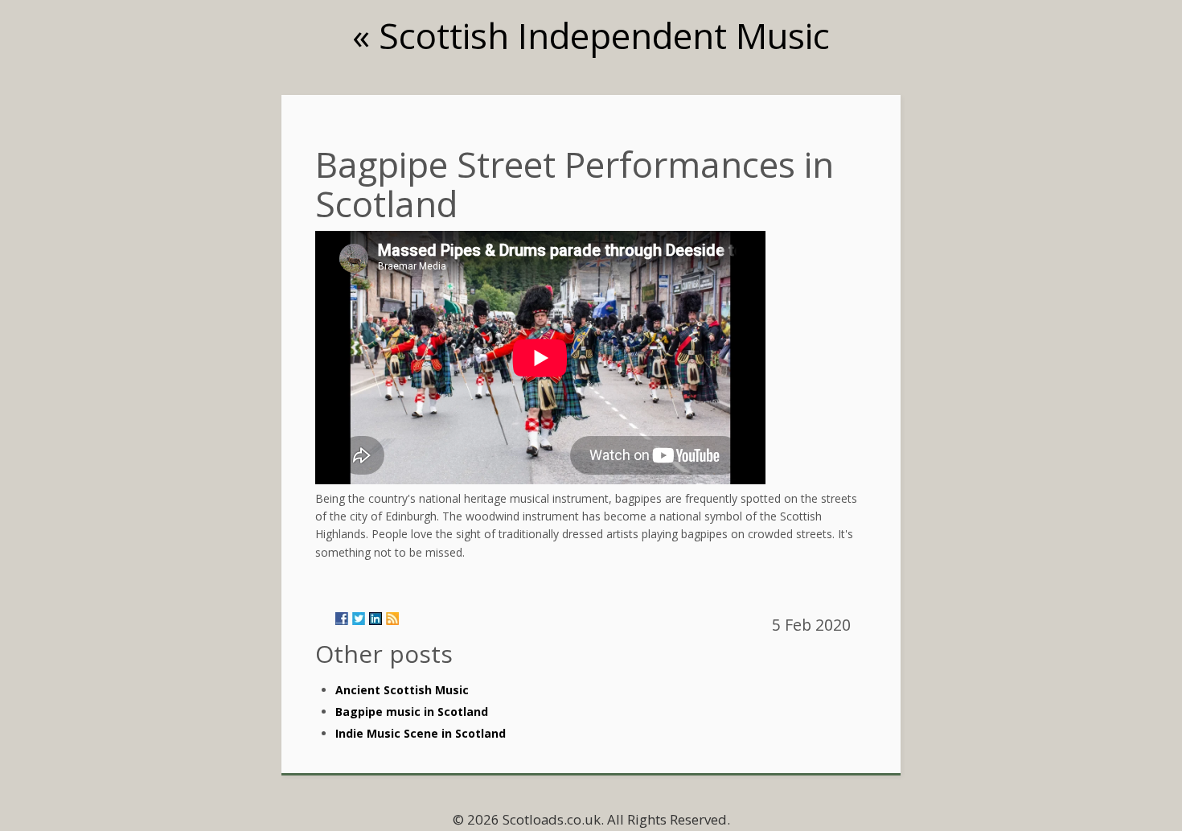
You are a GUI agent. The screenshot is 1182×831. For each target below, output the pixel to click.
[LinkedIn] (375, 618)
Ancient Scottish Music (402, 689)
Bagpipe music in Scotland (411, 711)
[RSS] (392, 618)
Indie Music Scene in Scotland (420, 733)
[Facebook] (341, 618)
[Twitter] (358, 618)
